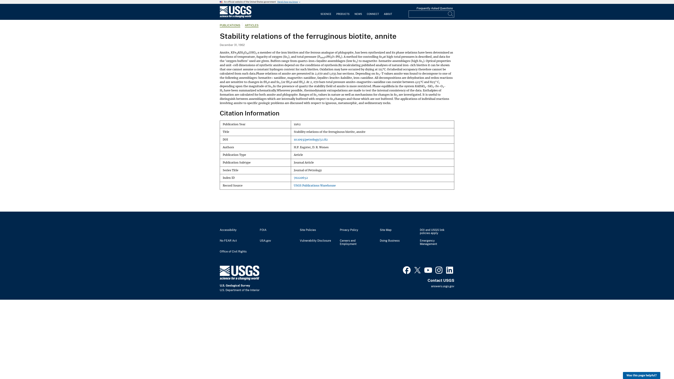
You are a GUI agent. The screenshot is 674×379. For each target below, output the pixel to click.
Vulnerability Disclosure (315, 240)
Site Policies (308, 230)
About (388, 14)
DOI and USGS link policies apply (432, 231)
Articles (252, 25)
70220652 (301, 177)
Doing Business (390, 240)
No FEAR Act (228, 240)
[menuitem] (326, 12)
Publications (230, 25)
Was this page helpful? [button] (641, 375)
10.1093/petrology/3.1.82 (311, 139)
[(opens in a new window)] (406, 269)
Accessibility (228, 230)
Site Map (386, 230)
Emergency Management (428, 242)
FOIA (263, 230)
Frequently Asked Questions (435, 8)
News (358, 14)
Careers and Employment (348, 242)
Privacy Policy (349, 230)
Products (342, 14)
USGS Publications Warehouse (315, 185)
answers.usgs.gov (442, 286)
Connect (373, 14)
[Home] (235, 17)
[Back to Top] (661, 366)
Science (326, 14)
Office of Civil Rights (233, 251)
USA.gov (265, 240)
